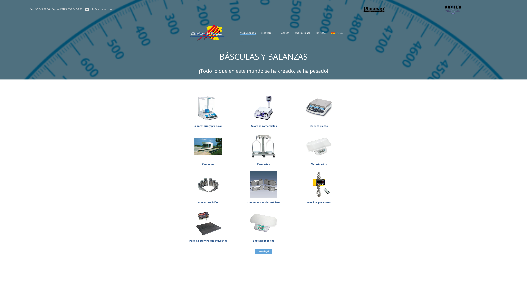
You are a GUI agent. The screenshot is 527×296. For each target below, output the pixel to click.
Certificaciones (302, 33)
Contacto (321, 33)
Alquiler (285, 33)
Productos (267, 33)
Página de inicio (248, 33)
